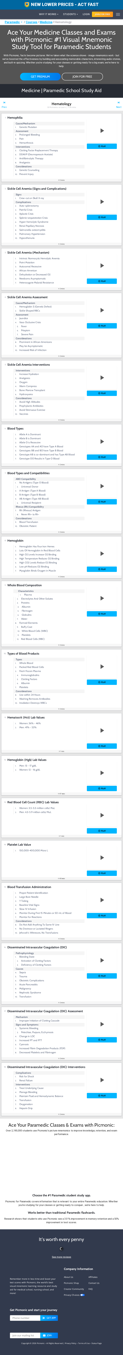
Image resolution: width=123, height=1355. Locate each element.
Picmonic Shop (71, 1283)
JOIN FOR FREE (82, 76)
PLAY (103, 146)
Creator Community (74, 1289)
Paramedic (12, 22)
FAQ (90, 1289)
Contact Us (94, 1283)
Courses (32, 22)
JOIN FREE (102, 14)
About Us (68, 1277)
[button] (61, 1165)
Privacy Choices (72, 1295)
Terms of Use (84, 1343)
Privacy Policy (70, 1343)
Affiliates (93, 1277)
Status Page (97, 1343)
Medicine (46, 22)
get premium (40, 76)
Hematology (63, 22)
